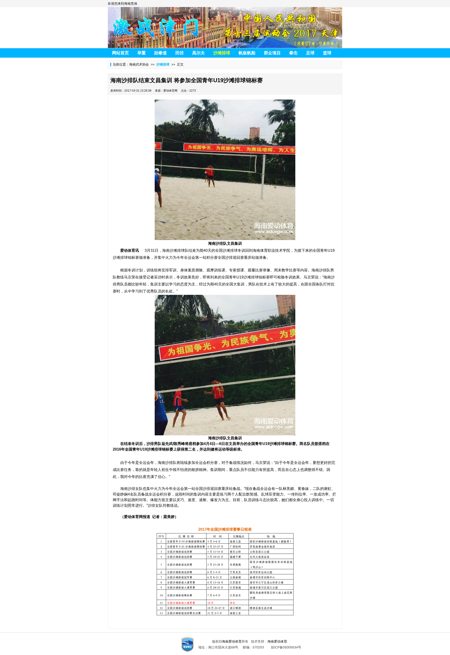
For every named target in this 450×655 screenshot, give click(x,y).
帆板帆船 (247, 53)
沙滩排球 (221, 53)
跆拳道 (160, 53)
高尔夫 (198, 53)
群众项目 (272, 53)
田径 (179, 53)
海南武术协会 (139, 64)
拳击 (293, 53)
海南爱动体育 (232, 641)
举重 (141, 53)
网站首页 (120, 53)
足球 (310, 53)
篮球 (327, 53)
